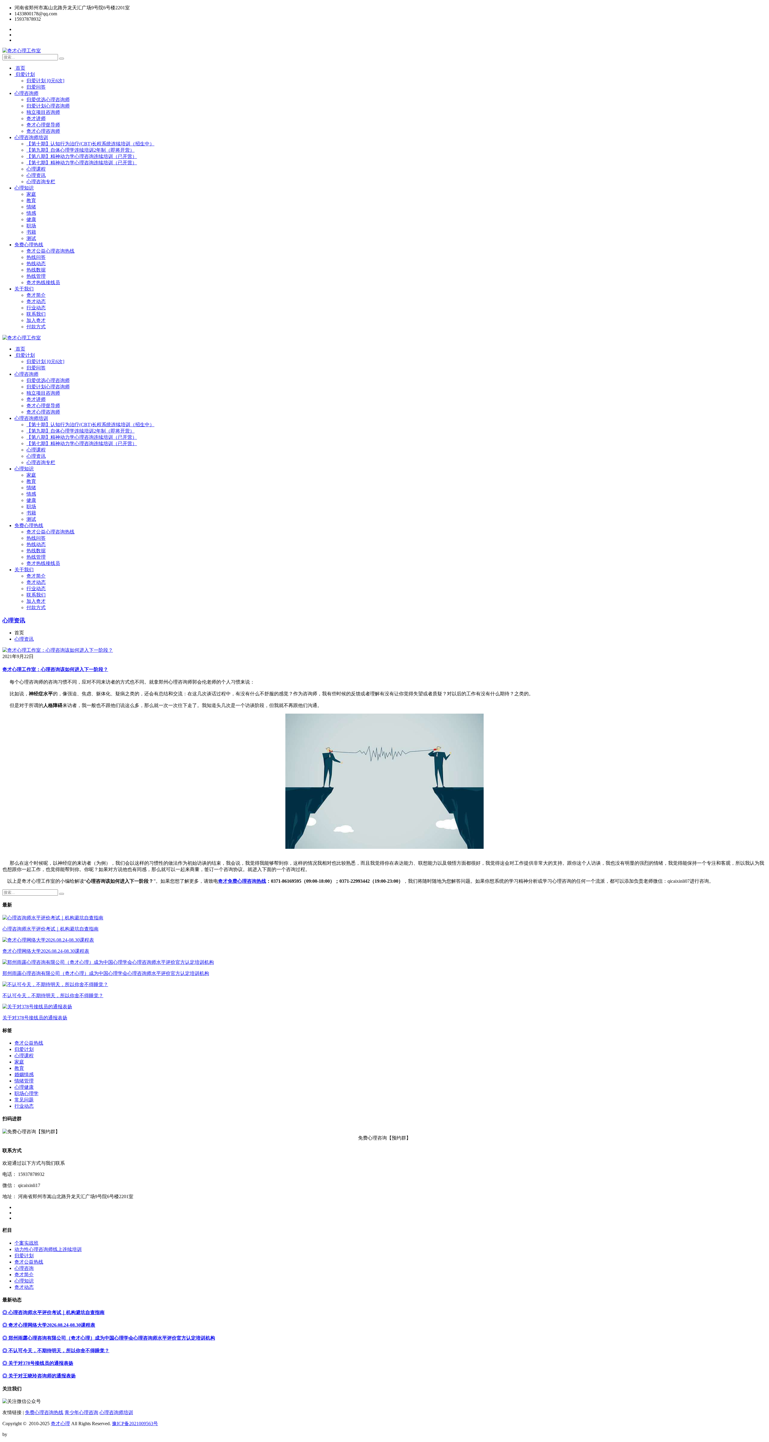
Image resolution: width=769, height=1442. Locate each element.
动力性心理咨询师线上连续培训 (48, 1249)
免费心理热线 (28, 244)
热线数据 (36, 269)
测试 (31, 238)
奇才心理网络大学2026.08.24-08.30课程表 (45, 951)
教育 (31, 200)
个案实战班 (26, 1243)
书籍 (31, 232)
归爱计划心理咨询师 (48, 105)
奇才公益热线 (28, 1043)
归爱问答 (36, 87)
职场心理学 (26, 1093)
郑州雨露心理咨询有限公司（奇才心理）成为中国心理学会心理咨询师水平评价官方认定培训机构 (105, 973)
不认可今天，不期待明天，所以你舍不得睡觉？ (52, 995)
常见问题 (24, 1099)
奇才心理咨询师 (43, 131)
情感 (31, 213)
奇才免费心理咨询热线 (242, 881)
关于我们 (24, 288)
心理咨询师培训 (31, 137)
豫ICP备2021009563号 (135, 1423)
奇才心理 (60, 1423)
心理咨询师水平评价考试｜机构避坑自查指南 (50, 928)
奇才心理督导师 (43, 124)
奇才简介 (36, 295)
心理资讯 (36, 175)
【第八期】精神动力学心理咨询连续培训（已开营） (81, 156)
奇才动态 (36, 301)
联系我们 (36, 314)
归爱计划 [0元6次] (45, 80)
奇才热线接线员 (43, 282)
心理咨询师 (26, 93)
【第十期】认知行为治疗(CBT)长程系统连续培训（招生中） (90, 143)
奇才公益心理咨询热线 (50, 250)
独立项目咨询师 (43, 112)
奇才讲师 (36, 118)
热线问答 (36, 257)
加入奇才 (36, 320)
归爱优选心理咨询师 (48, 99)
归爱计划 (24, 74)
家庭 (31, 194)
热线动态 (36, 263)
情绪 (31, 206)
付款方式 (36, 326)
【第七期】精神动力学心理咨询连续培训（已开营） (81, 162)
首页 (19, 68)
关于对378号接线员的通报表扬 (34, 1017)
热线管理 (36, 276)
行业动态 (36, 307)
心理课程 (36, 169)
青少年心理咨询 (81, 1412)
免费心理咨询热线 (44, 1412)
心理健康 (24, 1087)
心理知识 (24, 187)
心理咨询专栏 (40, 181)
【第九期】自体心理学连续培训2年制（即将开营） (80, 150)
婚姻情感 (24, 1074)
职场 (31, 225)
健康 (31, 219)
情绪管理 (24, 1080)
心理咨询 (24, 1268)
